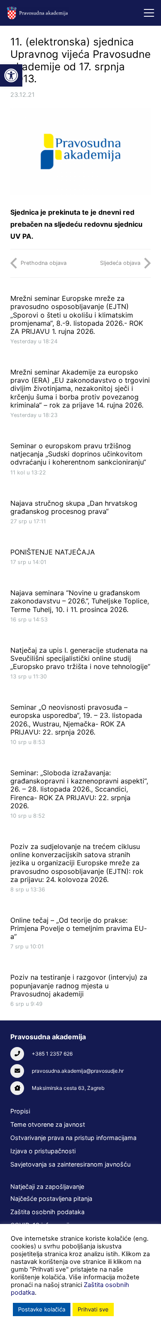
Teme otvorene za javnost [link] (47, 1124)
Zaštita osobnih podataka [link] (47, 1211)
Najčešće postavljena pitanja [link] (51, 1198)
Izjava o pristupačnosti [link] (43, 1151)
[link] (11, 75)
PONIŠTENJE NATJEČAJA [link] (52, 552)
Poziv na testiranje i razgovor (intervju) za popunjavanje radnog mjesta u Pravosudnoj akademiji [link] (78, 985)
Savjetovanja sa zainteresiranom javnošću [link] (70, 1164)
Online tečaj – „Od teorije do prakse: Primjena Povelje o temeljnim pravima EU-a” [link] (78, 928)
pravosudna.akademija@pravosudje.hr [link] (78, 1071)
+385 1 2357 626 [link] (52, 1053)
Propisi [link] (20, 1111)
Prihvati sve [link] (93, 1309)
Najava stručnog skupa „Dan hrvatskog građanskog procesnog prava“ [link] (73, 507)
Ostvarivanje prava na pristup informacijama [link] (73, 1137)
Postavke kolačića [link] (41, 1309)
